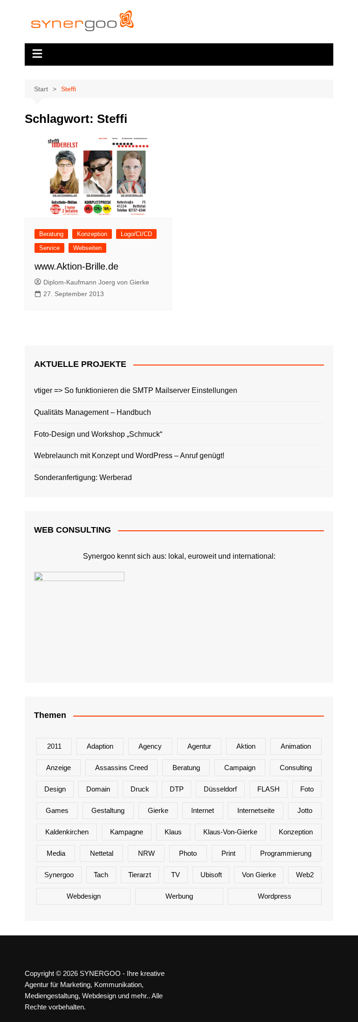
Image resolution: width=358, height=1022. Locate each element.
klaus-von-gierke (230, 832)
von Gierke (259, 875)
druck (140, 789)
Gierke (158, 810)
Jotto (304, 810)
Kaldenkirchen (67, 832)
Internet (202, 810)
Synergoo (59, 875)
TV (175, 875)
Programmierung (285, 853)
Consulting (296, 768)
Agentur (199, 746)
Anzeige (58, 768)
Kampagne (126, 832)
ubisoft (211, 875)
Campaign (239, 768)
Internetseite (256, 810)
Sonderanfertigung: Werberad (83, 477)
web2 (305, 875)
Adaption (100, 746)
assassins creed (121, 768)
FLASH (268, 789)
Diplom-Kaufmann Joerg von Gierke (96, 282)
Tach (101, 875)
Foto (307, 789)
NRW (146, 853)
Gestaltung (107, 810)
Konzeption (92, 233)
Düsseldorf (220, 789)
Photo (188, 853)
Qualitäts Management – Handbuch (92, 412)
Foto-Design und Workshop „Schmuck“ (98, 434)
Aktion (245, 746)
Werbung (179, 896)
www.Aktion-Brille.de (76, 266)
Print (228, 853)
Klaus (173, 832)
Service (49, 247)
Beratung (51, 233)
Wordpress (274, 896)
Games (57, 810)
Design (55, 789)
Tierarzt (139, 875)
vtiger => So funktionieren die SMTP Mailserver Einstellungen (135, 390)
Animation (296, 746)
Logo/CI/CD (136, 233)
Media (56, 853)
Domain (98, 789)
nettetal (101, 853)
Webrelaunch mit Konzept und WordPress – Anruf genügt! (129, 456)
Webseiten (87, 247)
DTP (177, 789)
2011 (54, 746)
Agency (150, 746)
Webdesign (84, 896)
